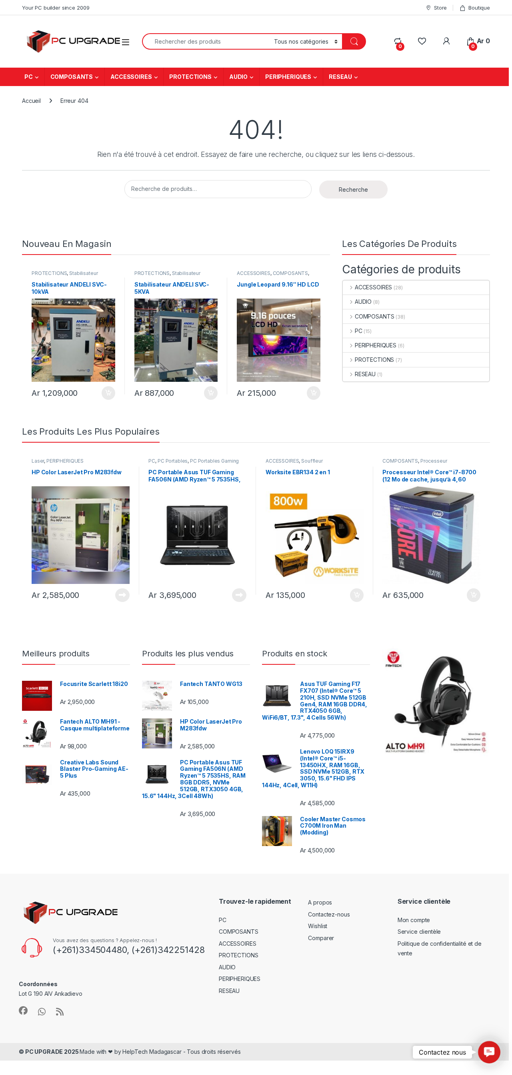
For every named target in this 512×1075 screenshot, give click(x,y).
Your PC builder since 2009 (55, 7)
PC (28, 76)
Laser (38, 461)
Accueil (31, 100)
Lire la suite (122, 595)
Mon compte (414, 920)
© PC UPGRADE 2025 (49, 1051)
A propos (320, 902)
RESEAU (340, 76)
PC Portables (173, 461)
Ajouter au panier (106, 393)
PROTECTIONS (190, 76)
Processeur (433, 461)
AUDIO (238, 76)
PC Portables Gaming (214, 461)
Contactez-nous (329, 914)
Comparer (321, 938)
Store (440, 7)
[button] (489, 1052)
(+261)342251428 (167, 950)
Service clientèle (419, 931)
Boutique (479, 7)
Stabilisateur (83, 273)
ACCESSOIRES (131, 76)
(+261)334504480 (90, 950)
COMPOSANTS (71, 76)
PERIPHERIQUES (288, 76)
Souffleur (312, 461)
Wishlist (317, 926)
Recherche (353, 189)
